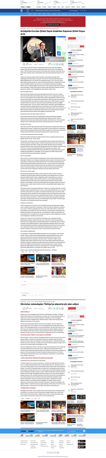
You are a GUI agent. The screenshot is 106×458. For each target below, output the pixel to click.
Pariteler (48, 13)
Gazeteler (84, 6)
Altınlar (39, 13)
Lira (32, 398)
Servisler (44, 6)
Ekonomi (54, 6)
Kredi (77, 13)
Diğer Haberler (64, 13)
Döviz (70, 13)
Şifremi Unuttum (70, 444)
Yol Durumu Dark (23, 442)
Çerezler (53, 456)
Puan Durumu (53, 435)
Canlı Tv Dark (33, 440)
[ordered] (35, 295)
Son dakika (73, 10)
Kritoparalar (54, 13)
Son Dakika (38, 6)
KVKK (56, 456)
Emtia (74, 13)
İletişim (44, 456)
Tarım (30, 251)
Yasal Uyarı (66, 456)
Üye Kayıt (68, 442)
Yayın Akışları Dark (34, 442)
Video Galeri (61, 442)
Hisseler (44, 13)
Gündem (49, 6)
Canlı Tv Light (23, 444)
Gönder (24, 295)
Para (35, 398)
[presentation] (24, 10)
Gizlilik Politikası (48, 456)
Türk (39, 398)
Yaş (36, 251)
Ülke (33, 251)
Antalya (22, 251)
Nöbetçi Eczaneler (34, 444)
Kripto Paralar (82, 435)
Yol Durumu (73, 435)
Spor (59, 6)
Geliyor (22, 398)
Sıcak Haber (61, 447)
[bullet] (37, 295)
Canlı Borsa (30, 13)
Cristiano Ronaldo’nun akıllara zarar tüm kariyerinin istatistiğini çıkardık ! (48, 10)
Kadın (63, 6)
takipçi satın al (33, 447)
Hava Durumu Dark (24, 440)
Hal (26, 251)
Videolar (73, 6)
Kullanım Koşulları (61, 456)
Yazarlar (78, 6)
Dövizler (34, 13)
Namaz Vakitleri (29, 435)
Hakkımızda (40, 456)
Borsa (59, 13)
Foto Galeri (67, 6)
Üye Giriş (68, 440)
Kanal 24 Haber (23, 28)
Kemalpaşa (27, 398)
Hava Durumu (45, 435)
